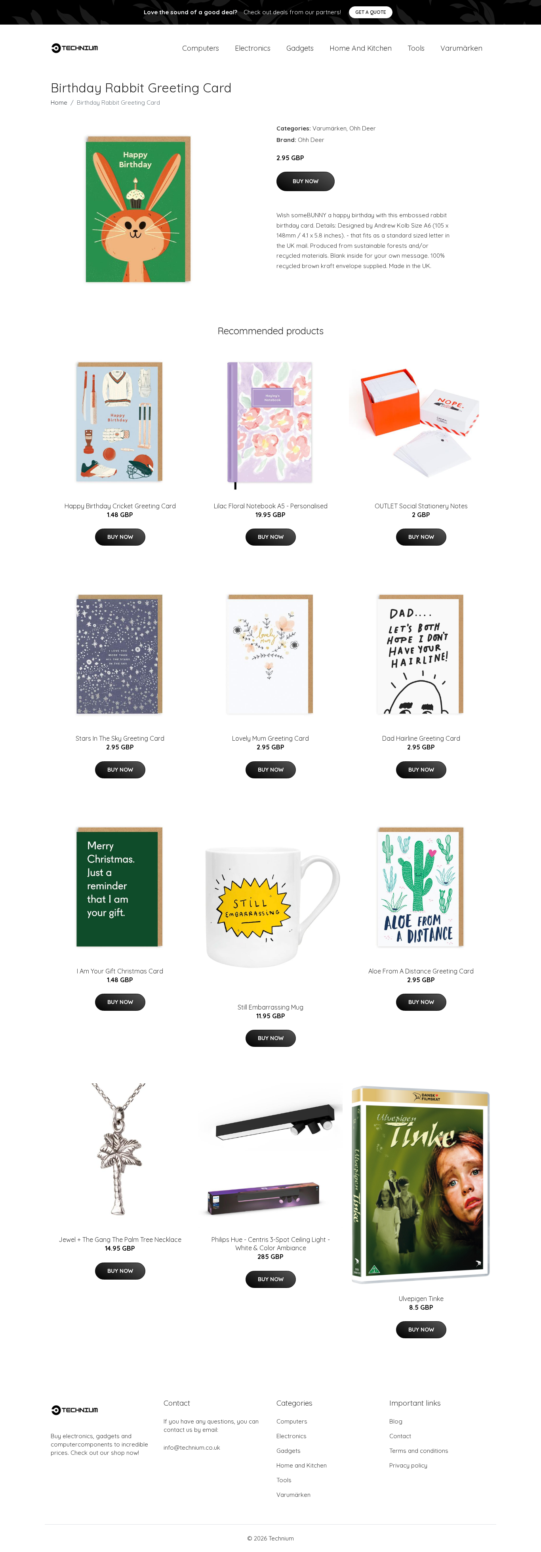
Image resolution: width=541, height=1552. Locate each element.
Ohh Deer (362, 128)
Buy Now (305, 181)
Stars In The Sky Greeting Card (120, 738)
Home (59, 102)
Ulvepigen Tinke (421, 1299)
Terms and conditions (418, 1450)
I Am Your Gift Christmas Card (120, 971)
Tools (416, 48)
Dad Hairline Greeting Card (421, 738)
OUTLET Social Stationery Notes (421, 506)
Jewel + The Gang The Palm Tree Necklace (120, 1240)
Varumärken (461, 48)
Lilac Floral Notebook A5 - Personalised (271, 506)
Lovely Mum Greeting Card (270, 738)
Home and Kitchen (361, 48)
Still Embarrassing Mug (270, 1007)
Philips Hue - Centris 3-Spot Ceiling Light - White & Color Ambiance (270, 1244)
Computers (200, 48)
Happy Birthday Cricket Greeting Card (120, 506)
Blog (395, 1421)
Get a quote (370, 12)
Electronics (252, 48)
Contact (400, 1436)
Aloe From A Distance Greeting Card (421, 971)
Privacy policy (408, 1465)
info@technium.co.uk (192, 1447)
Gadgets (300, 48)
